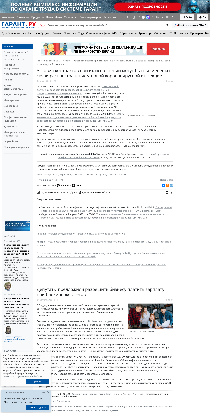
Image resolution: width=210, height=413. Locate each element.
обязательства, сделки (86, 174)
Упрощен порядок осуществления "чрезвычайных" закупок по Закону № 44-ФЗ (81, 233)
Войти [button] (189, 17)
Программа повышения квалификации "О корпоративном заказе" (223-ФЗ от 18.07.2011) (17, 303)
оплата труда (121, 406)
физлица (60, 410)
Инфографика (12, 100)
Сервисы (9, 111)
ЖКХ (114, 33)
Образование (128, 33)
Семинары (70, 17)
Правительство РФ (117, 174)
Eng (204, 17)
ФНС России (91, 410)
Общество (160, 33)
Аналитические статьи (16, 73)
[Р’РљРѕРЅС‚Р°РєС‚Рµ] (163, 185)
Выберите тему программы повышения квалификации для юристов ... (15, 339)
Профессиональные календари (15, 119)
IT (170, 33)
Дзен (78, 185)
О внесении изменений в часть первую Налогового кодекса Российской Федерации (107, 394)
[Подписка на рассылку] (129, 17)
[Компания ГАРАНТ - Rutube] (167, 17)
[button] (190, 25)
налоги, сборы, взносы (79, 406)
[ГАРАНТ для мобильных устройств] (133, 17)
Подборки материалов (16, 147)
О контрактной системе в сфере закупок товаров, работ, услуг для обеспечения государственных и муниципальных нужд (78, 90)
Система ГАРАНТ (57, 179)
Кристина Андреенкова (58, 401)
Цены (49, 17)
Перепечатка (166, 179)
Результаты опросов (15, 94)
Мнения (8, 79)
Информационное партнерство (14, 134)
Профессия (181, 33)
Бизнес (57, 33)
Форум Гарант (12, 141)
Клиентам (109, 17)
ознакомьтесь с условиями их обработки (23, 376)
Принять (37, 381)
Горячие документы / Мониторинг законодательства (16, 56)
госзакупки (48, 174)
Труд (81, 33)
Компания (8, 17)
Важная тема (11, 105)
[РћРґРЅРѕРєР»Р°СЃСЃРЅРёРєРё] (167, 185)
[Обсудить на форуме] (167, 192)
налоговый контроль (102, 406)
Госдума (80, 410)
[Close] (48, 392)
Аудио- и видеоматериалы (13, 87)
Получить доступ (37, 407)
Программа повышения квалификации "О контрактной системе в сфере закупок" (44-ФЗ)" (16, 249)
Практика (70, 33)
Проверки (196, 33)
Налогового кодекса (102, 321)
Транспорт (145, 33)
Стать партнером (90, 17)
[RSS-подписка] (172, 17)
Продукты (37, 17)
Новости (9, 46)
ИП (56, 174)
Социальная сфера (98, 33)
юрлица (102, 174)
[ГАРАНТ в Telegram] (153, 17)
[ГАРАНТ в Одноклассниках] (162, 17)
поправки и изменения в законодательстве (150, 406)
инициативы (55, 406)
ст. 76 (87, 321)
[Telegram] (171, 185)
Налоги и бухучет (39, 33)
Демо (58, 17)
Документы (10, 126)
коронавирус (66, 174)
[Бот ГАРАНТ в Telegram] (157, 17)
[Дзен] (143, 17)
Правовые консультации (12, 66)
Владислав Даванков (109, 410)
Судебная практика (14, 33)
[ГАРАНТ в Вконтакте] (138, 17)
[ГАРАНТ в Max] (148, 17)
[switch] (42, 25)
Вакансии (23, 17)
